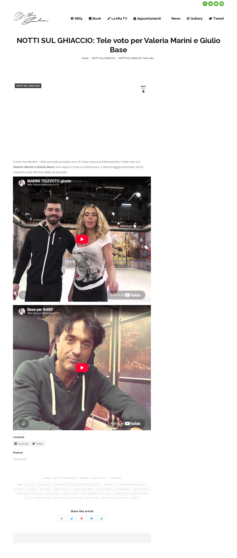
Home (85, 58)
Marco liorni (105, 493)
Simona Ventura (76, 497)
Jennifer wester (52, 493)
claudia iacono (110, 484)
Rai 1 (27, 497)
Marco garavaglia (89, 493)
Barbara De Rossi (62, 484)
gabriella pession (123, 489)
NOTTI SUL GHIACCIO (103, 58)
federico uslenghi (104, 489)
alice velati (30, 484)
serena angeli (59, 497)
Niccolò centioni (121, 493)
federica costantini (62, 489)
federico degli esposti (83, 489)
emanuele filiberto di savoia (132, 484)
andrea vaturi (44, 484)
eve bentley (45, 489)
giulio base (37, 493)
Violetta (134, 497)
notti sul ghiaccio (139, 493)
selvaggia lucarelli (42, 497)
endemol (19, 489)
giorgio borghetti (141, 489)
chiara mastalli (79, 484)
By (84, 478)
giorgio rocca (23, 493)
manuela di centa (70, 493)
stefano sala (107, 497)
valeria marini (122, 497)
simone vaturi (92, 497)
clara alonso (94, 484)
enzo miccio (31, 489)
